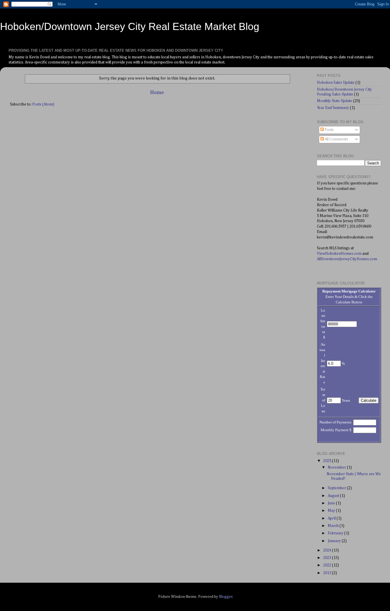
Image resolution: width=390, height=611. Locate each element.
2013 (327, 573)
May (332, 511)
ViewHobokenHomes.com (339, 254)
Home (157, 92)
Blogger (225, 597)
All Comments (336, 139)
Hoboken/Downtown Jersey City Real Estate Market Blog (129, 26)
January (335, 541)
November (337, 467)
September (337, 488)
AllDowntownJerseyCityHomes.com (347, 259)
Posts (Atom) (43, 104)
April (332, 518)
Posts (329, 130)
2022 (327, 565)
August (334, 496)
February (336, 533)
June (332, 503)
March (333, 526)
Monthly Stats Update (334, 101)
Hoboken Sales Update (336, 83)
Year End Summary (333, 108)
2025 (327, 461)
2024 (327, 550)
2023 (327, 558)
